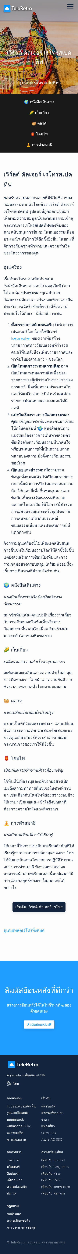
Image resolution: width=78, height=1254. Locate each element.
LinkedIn (13, 1160)
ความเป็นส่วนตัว (18, 1221)
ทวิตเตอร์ (13, 1167)
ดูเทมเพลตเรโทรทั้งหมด (24, 930)
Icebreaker (21, 338)
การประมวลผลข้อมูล (21, 1227)
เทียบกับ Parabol (53, 1160)
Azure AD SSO (51, 1139)
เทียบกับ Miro (50, 1173)
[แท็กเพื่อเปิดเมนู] (70, 6)
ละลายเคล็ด (15, 1133)
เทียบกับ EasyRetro (55, 1167)
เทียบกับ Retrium (53, 1193)
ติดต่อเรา (13, 1173)
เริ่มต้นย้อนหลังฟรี (39, 1024)
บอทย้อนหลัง (15, 1119)
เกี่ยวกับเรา (14, 1180)
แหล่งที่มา (48, 1126)
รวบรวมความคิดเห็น (21, 1106)
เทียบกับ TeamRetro (55, 1187)
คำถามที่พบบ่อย (52, 1113)
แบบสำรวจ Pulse (19, 1126)
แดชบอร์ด (48, 1106)
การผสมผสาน (16, 1139)
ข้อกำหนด (14, 1214)
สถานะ (11, 1193)
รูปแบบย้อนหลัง (17, 1113)
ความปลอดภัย (17, 1187)
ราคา (45, 1119)
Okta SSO (48, 1133)
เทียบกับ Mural (51, 1180)
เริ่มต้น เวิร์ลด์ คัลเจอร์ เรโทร (39, 907)
